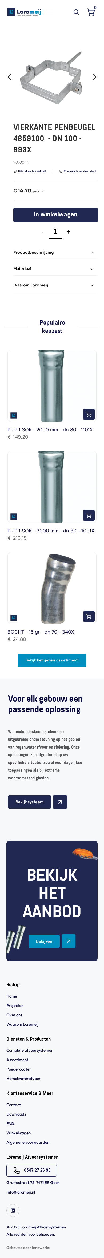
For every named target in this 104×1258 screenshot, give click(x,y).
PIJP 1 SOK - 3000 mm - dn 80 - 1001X (50, 531)
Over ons (14, 1014)
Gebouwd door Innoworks (28, 1247)
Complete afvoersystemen (29, 1050)
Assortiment (17, 1059)
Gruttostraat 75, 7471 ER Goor (32, 1182)
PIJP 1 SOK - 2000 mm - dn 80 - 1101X (50, 430)
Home (11, 996)
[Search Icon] (76, 12)
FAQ (10, 1123)
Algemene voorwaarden (28, 1142)
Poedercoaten (18, 1069)
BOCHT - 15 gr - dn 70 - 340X (40, 632)
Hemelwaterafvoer (23, 1078)
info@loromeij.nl (21, 1192)
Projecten (14, 1005)
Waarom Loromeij (22, 1024)
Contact (13, 1104)
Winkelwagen (18, 1132)
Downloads (16, 1114)
